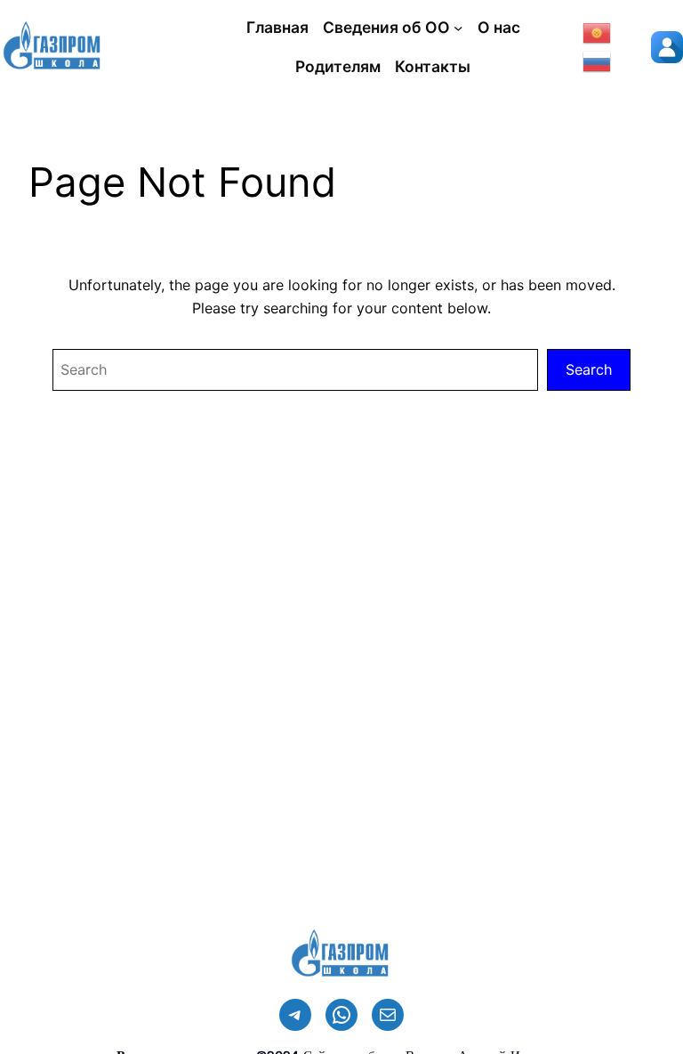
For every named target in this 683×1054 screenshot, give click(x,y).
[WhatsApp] (341, 1015)
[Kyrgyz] (598, 31)
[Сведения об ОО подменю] (458, 27)
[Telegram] (295, 1015)
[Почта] (388, 1015)
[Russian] (598, 60)
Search (589, 369)
